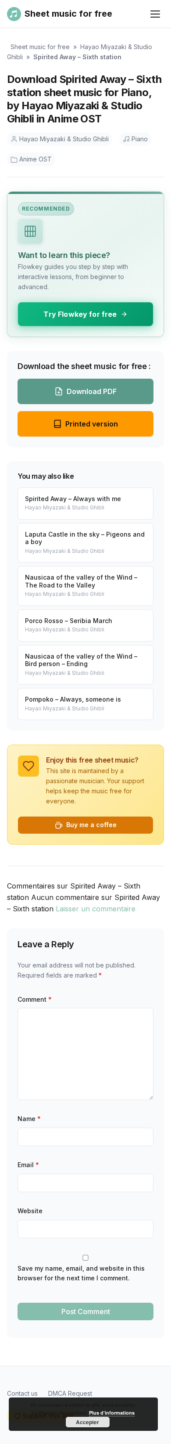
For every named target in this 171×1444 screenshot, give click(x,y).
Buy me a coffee (91, 824)
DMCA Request (70, 1393)
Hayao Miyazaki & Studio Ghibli (64, 139)
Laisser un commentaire (95, 908)
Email (28, 1164)
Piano (140, 139)
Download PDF (92, 391)
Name (29, 1118)
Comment (35, 999)
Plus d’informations (112, 1412)
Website (30, 1211)
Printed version (91, 423)
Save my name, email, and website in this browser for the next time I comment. (81, 1273)
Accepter (87, 1422)
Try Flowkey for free (80, 314)
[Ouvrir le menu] (155, 14)
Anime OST (35, 159)
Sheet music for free (40, 46)
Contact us (22, 1393)
